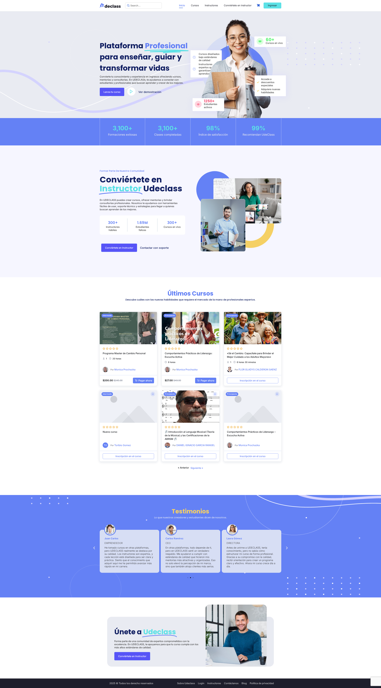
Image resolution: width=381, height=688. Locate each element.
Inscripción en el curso (253, 380)
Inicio (182, 5)
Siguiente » (196, 467)
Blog (244, 683)
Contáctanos (231, 683)
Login (201, 683)
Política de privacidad (262, 683)
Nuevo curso (110, 431)
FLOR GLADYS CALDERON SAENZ (258, 369)
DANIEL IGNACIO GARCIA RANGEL (195, 445)
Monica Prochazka (124, 369)
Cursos (195, 5)
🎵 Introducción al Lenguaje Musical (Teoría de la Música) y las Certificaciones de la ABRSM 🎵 (189, 435)
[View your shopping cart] (259, 5)
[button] (149, 92)
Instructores (211, 5)
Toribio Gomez (122, 445)
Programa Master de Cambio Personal (124, 353)
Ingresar (272, 5)
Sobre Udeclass (186, 683)
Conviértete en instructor (238, 5)
